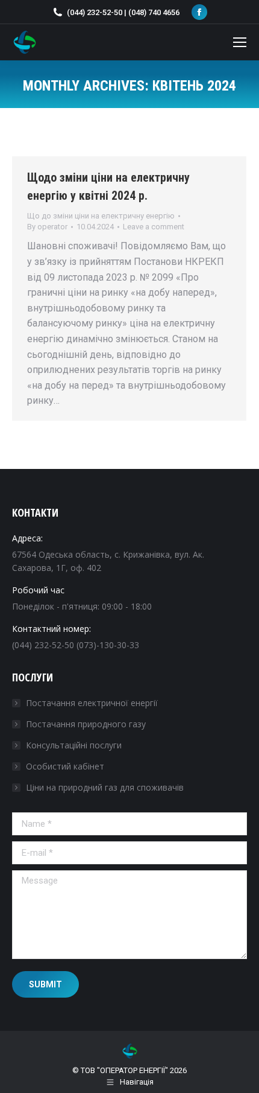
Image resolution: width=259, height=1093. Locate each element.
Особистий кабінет (65, 766)
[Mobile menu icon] (239, 42)
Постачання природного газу (86, 724)
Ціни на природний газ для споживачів (105, 787)
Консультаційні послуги (74, 745)
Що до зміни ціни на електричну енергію (101, 215)
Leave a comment (153, 226)
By (47, 226)
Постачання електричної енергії (92, 703)
